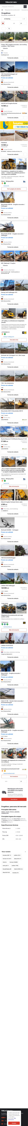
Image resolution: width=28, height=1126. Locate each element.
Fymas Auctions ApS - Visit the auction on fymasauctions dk (10, 272)
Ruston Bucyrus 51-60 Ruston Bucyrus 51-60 (14, 439)
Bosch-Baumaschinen (6, 214)
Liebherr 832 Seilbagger (8, 585)
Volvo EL (5, 862)
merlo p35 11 (6, 865)
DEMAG (3, 812)
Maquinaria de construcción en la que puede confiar (12, 616)
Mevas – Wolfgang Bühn (7, 181)
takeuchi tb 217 (17, 858)
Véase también (6, 851)
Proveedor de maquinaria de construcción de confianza (13, 761)
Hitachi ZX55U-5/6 (18, 869)
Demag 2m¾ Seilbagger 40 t (9, 292)
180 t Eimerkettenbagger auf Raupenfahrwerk (9, 74)
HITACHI (12, 812)
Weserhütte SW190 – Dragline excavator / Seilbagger (13, 205)
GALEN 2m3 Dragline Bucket (9, 103)
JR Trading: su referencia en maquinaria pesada (12, 321)
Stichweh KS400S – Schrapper (9, 530)
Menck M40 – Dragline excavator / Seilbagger (11, 674)
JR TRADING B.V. (5, 332)
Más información (14, 630)
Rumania (5, 820)
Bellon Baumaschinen (5, 84)
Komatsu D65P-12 (7, 855)
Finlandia (3, 822)
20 (21, 23)
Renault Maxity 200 (7, 869)
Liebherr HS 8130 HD (7, 645)
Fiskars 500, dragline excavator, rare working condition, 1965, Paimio (14, 45)
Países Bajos (17, 818)
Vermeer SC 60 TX (7, 858)
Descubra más (14, 340)
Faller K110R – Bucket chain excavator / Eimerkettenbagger (12, 701)
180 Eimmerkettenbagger (8, 558)
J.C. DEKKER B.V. (4, 510)
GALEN (7, 812)
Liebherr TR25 (15, 865)
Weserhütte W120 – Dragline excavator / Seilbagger (12, 731)
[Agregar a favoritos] (25, 57)
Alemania (3, 818)
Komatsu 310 (15, 872)
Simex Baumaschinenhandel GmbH (10, 768)
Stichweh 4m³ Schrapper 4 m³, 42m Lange (13, 355)
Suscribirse (14, 799)
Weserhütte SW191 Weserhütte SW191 (12, 411)
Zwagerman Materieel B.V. (6, 654)
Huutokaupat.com (5, 54)
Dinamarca (17, 820)
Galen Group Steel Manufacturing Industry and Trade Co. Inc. (11, 114)
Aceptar (14, 1123)
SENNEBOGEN (5, 813)
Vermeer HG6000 (14, 862)
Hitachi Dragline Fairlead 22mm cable (11, 502)
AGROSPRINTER (4, 419)
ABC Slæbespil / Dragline (8, 263)
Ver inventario (14, 776)
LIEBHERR (16, 812)
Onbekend (4, 142)
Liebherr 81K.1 (17, 855)
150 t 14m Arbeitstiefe (7, 383)
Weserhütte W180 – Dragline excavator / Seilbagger (12, 234)
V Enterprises (4, 622)
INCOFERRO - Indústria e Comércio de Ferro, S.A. (11, 151)
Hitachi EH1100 (6, 872)
